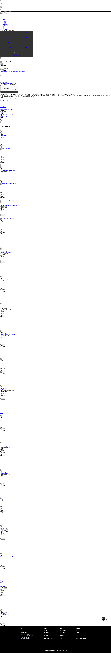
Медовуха (5, 20)
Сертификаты (5, 24)
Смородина (2, 106)
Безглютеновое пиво (47, 633)
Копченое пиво (62, 635)
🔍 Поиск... (16, 52)
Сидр (4, 19)
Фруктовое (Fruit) (12, 100)
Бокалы (4, 22)
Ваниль (1, 102)
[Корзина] (5, 13)
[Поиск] (7, 13)
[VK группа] (25, 638)
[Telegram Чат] (21, 638)
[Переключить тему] (1, 13)
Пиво (4, 18)
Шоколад (2, 103)
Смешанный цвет (13, 71)
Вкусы (24, 39)
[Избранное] (3, 13)
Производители (6, 25)
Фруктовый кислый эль (5, 71)
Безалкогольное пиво (47, 632)
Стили (24, 42)
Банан (1, 104)
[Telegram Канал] (27, 638)
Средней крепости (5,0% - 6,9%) (6, 114)
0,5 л (1, 118)
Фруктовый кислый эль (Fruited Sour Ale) (8, 98)
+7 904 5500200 (3, 14)
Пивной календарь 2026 (48, 638)
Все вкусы (61, 636)
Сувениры (5, 23)
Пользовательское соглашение (81, 638)
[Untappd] (29, 638)
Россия (5, 109)
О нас (76, 630)
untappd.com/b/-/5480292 (5, 123)
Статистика (77, 636)
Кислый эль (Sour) (4, 100)
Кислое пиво (3, 107)
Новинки (24, 32)
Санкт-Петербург (10, 109)
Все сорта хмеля (62, 638)
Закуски (8, 47)
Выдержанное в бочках (48, 636)
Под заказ (8, 39)
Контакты (24, 47)
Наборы (4, 21)
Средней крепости (21, 71)
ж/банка (2, 120)
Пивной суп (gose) (63, 632)
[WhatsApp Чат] (23, 638)
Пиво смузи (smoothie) (63, 630)
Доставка (24, 44)
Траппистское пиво (47, 635)
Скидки (25, 34)
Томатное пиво (62, 633)
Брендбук (77, 635)
